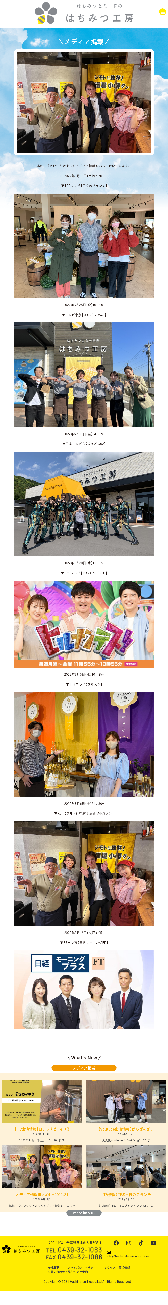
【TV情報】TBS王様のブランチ (126, 1195)
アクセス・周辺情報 (117, 1267)
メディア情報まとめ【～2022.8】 (42, 1195)
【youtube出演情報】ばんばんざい (126, 1129)
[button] (162, 11)
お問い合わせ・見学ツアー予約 (68, 1272)
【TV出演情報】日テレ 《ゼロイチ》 (42, 1129)
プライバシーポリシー (81, 1267)
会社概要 (53, 1267)
